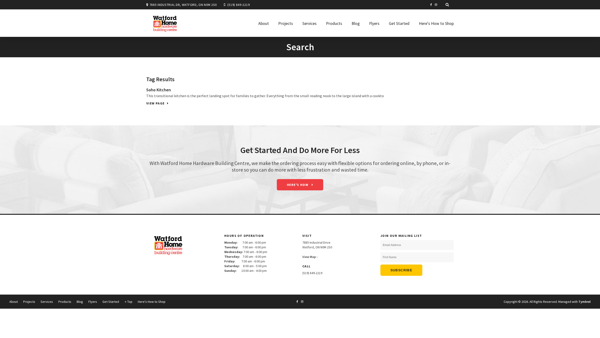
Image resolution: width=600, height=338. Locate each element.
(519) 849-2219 (238, 5)
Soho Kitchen (158, 89)
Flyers (374, 23)
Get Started (399, 23)
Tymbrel (584, 302)
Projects (285, 23)
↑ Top (128, 302)
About (263, 23)
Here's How (298, 185)
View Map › (310, 257)
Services (309, 23)
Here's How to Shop (436, 23)
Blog (356, 23)
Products (334, 23)
